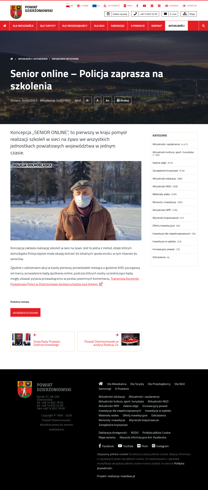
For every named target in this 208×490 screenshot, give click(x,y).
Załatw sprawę (119, 14)
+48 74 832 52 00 (148, 14)
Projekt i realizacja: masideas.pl (116, 476)
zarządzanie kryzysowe (25, 312)
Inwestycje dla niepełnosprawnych (171, 233)
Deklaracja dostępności (113, 432)
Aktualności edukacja (164, 178)
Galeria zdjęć (159, 162)
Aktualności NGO (162, 186)
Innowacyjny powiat (164, 249)
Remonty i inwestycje (164, 202)
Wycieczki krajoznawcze (166, 217)
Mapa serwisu (107, 437)
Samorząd (117, 25)
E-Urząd (85, 5)
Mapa (192, 14)
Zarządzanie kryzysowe (65, 59)
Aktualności (177, 25)
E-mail (172, 14)
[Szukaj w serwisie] (203, 26)
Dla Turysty (48, 25)
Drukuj (124, 100)
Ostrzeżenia (159, 257)
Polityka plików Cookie (156, 432)
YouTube (128, 446)
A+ (107, 100)
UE (98, 5)
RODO (129, 5)
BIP (71, 5)
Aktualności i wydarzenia (32, 59)
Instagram (162, 446)
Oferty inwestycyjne (164, 225)
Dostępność (113, 5)
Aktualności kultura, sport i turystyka (173, 152)
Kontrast (174, 5)
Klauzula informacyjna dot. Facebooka (143, 437)
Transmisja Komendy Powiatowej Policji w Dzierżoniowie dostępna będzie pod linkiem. (74, 281)
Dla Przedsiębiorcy (74, 25)
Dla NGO (99, 25)
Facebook (108, 446)
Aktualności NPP (162, 210)
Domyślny (192, 5)
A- (87, 100)
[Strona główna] (4, 26)
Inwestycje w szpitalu (164, 241)
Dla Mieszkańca (23, 25)
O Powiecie (138, 25)
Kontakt (156, 25)
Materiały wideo (161, 194)
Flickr (144, 446)
